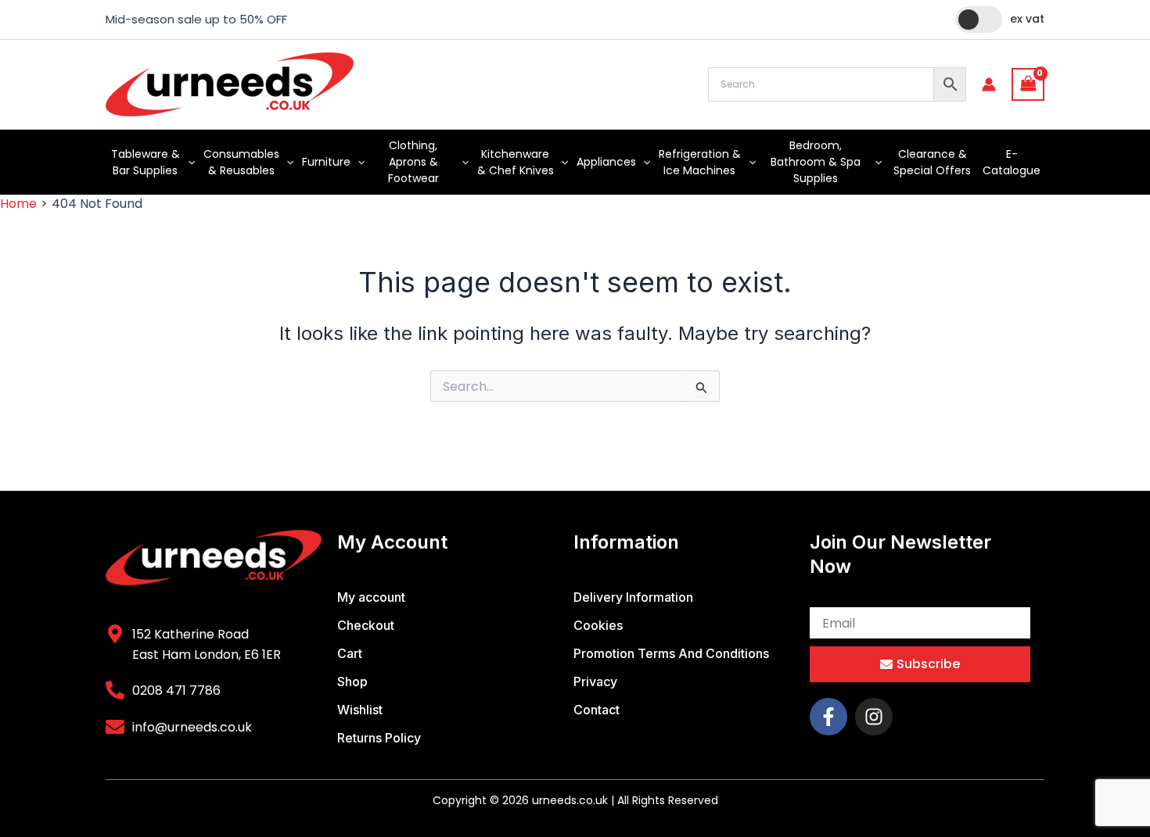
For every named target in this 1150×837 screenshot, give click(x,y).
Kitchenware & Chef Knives (515, 162)
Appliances (606, 162)
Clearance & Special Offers (932, 162)
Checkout (365, 625)
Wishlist (360, 709)
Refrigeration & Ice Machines (700, 162)
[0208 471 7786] (115, 690)
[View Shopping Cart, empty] (1028, 84)
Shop (352, 681)
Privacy (595, 681)
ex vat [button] (1027, 19)
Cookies (598, 625)
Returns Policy (379, 738)
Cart (349, 653)
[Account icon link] (989, 84)
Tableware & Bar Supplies (145, 162)
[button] (188, 162)
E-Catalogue (1011, 162)
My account (371, 597)
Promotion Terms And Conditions (671, 653)
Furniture (326, 162)
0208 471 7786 (176, 690)
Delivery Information (633, 597)
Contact (596, 709)
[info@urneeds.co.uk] (115, 726)
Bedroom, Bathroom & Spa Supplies (816, 162)
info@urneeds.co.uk (192, 727)
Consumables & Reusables (241, 162)
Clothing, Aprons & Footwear (413, 162)
